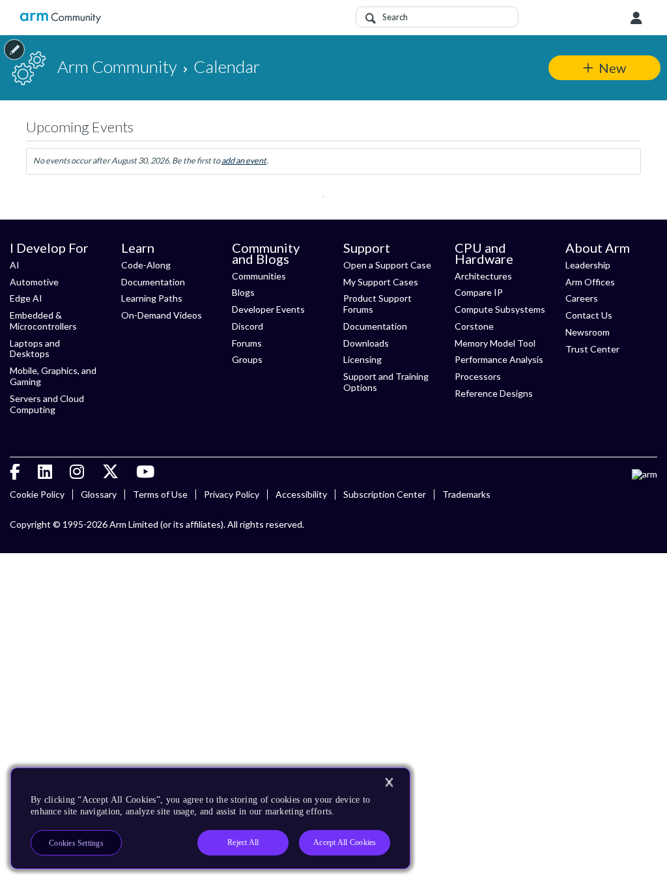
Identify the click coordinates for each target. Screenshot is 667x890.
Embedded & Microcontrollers (43, 320)
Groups (247, 359)
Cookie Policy (37, 494)
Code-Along (146, 264)
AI (15, 264)
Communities (259, 275)
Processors (478, 376)
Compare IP (479, 292)
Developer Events (268, 309)
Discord (247, 326)
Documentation (153, 281)
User (636, 18)
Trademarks (466, 494)
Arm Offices (590, 281)
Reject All (243, 842)
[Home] (60, 17)
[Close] (389, 782)
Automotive (34, 281)
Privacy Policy (231, 494)
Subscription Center (384, 494)
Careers (581, 298)
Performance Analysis (499, 359)
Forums (247, 343)
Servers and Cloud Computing (47, 404)
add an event (243, 160)
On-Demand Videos (161, 315)
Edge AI (26, 298)
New (612, 68)
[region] (210, 818)
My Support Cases (380, 281)
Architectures (483, 275)
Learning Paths (151, 298)
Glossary (99, 494)
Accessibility (301, 494)
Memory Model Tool (495, 343)
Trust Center (592, 348)
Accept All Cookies (344, 842)
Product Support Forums (377, 304)
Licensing (362, 359)
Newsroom (587, 331)
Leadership (587, 264)
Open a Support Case (387, 264)
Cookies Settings (76, 843)
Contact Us (588, 315)
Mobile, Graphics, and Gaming (53, 376)
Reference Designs (494, 393)
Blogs (243, 292)
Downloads (366, 343)
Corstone (474, 326)
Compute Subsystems (500, 309)
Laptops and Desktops (35, 348)
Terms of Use (160, 494)
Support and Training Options (386, 382)
